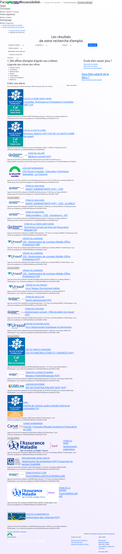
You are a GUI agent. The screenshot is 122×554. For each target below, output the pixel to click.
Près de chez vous (76, 542)
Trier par (10, 58)
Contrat (64, 45)
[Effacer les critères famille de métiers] (23, 45)
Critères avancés (13, 48)
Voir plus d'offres (13, 198)
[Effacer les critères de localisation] (46, 45)
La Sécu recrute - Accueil (17, 30)
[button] (16, 51)
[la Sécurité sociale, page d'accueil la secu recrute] (14, 2)
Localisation (39, 45)
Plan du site (102, 540)
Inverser (16, 12)
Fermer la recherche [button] (15, 54)
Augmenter (10, 23)
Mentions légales (104, 542)
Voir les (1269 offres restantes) (16, 532)
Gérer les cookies (104, 544)
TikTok (106, 534)
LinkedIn (94, 534)
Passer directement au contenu (12, 25)
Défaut (3, 12)
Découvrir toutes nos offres (79, 544)
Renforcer (9, 12)
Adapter (9, 17)
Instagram (111, 534)
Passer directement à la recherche (13, 27)
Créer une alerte (71, 85)
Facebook (100, 534)
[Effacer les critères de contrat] (70, 45)
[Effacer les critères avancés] (21, 48)
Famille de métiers (14, 45)
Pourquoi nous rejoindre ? (79, 540)
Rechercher (92, 45)
